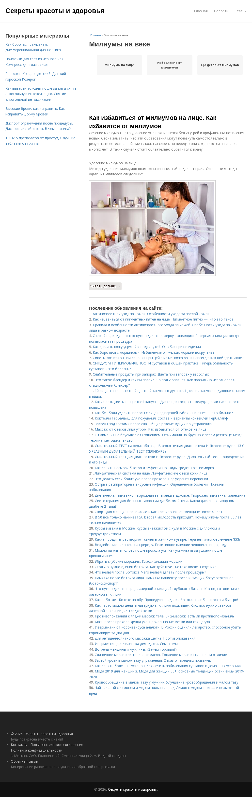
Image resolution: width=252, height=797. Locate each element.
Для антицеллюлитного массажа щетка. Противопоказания (145, 638)
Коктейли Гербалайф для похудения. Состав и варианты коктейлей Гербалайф (161, 418)
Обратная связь (24, 761)
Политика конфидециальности (36, 750)
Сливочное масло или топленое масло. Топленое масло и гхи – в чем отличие (161, 654)
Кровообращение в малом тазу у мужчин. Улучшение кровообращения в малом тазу (166, 682)
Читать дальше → (105, 286)
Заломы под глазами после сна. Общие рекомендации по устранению (153, 423)
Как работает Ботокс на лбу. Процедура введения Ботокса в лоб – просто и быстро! (166, 599)
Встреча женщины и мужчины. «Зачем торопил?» (136, 649)
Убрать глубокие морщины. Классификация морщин (138, 561)
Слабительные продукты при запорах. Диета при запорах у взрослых (151, 374)
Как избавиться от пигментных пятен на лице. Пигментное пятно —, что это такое (163, 319)
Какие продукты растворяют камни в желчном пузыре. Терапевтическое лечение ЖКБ (167, 539)
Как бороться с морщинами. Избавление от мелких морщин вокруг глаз (153, 352)
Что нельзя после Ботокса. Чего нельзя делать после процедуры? (150, 572)
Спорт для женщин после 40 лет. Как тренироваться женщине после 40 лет (158, 511)
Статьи (241, 11)
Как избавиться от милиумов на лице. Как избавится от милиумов (152, 121)
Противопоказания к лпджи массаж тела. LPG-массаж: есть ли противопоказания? (164, 616)
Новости (221, 11)
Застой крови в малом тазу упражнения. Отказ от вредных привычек (153, 660)
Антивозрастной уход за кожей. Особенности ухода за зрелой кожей (151, 313)
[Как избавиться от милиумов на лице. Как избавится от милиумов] (168, 228)
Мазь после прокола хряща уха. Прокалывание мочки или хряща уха (152, 621)
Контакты (19, 744)
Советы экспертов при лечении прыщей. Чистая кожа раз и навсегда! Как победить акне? (168, 357)
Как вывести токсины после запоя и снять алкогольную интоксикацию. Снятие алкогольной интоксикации (41, 94)
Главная (201, 11)
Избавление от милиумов (169, 65)
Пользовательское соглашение (56, 744)
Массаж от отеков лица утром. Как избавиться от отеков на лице (150, 429)
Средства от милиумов (220, 65)
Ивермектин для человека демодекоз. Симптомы (136, 643)
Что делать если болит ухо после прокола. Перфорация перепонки (151, 478)
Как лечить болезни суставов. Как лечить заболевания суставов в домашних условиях (168, 665)
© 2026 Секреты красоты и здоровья (42, 733)
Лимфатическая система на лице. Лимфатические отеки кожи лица (151, 473)
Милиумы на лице (119, 65)
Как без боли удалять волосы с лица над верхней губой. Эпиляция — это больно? (164, 412)
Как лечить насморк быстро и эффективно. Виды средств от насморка (154, 467)
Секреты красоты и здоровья (54, 10)
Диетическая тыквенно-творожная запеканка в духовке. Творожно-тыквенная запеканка (170, 495)
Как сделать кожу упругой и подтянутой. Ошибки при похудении (147, 346)
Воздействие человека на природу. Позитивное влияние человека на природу (160, 544)
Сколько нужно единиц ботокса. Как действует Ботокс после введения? (155, 566)
